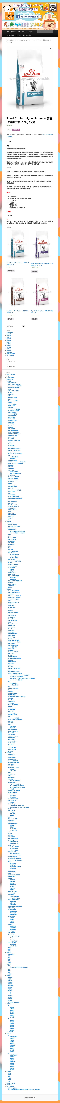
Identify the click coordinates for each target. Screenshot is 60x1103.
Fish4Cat (10, 628)
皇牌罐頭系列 (13, 929)
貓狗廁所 (10, 998)
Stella (9, 724)
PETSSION (11, 481)
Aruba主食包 (11, 789)
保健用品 (9, 347)
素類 (9, 960)
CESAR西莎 (11, 543)
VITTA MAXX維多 (12, 509)
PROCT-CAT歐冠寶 (12, 714)
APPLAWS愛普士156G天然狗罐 (17, 533)
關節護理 (12, 1007)
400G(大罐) (14, 830)
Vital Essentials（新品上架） (15, 595)
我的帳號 (13, 31)
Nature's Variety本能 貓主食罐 (15, 860)
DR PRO (10, 817)
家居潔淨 (10, 980)
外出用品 (10, 982)
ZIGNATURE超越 (12, 514)
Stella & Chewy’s (11, 374)
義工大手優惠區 (10, 355)
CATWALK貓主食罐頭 (13, 799)
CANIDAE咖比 (11, 541)
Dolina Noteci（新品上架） (14, 592)
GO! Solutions (11, 627)
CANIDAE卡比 (11, 405)
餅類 (9, 959)
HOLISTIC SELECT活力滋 (14, 434)
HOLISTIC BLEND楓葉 (13, 432)
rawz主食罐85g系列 (14, 896)
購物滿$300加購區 (11, 353)
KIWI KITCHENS (12, 851)
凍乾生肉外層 (13, 726)
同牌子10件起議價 (12, 1088)
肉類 (9, 956)
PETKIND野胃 (11, 709)
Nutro (9, 873)
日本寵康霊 (10, 751)
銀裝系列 (12, 883)
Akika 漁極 (10, 779)
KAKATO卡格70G (14, 556)
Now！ (9, 686)
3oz (13, 937)
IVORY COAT (11, 437)
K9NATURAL (11, 840)
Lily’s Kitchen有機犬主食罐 (14, 561)
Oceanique (10, 465)
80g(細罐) (12, 769)
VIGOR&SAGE (11, 508)
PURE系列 (12, 812)
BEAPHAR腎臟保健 (12, 792)
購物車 (23, 31)
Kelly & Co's (11, 438)
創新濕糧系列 (13, 579)
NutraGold (10, 691)
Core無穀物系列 (13, 941)
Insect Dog (10, 516)
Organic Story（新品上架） (14, 597)
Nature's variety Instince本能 (15, 673)
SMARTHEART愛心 (12, 501)
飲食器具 (10, 995)
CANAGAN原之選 (12, 404)
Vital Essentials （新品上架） (15, 386)
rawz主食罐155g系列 (15, 898)
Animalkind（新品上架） (14, 387)
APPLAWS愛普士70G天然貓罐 (17, 785)
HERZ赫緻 (10, 427)
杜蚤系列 (10, 997)
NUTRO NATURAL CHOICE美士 (15, 463)
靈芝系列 (12, 1046)
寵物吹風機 (10, 985)
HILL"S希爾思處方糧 (13, 430)
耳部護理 (12, 1013)
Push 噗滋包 (11, 764)
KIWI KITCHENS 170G (15, 855)
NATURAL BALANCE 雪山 (14, 448)
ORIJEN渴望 (11, 468)
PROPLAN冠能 (11, 491)
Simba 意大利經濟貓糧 (13, 590)
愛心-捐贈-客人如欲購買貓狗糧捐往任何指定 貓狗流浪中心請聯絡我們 (24, 1089)
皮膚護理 (12, 1010)
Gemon (10, 546)
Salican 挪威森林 (12, 909)
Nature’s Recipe (12, 452)
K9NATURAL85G (14, 842)
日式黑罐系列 (13, 927)
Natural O (10, 666)
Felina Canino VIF (12, 818)
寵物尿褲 (10, 987)
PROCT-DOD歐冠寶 (12, 486)
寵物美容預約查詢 (27, 35)
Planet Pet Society (12, 891)
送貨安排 (30, 31)
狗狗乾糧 (9, 334)
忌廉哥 (9, 947)
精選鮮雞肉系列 (13, 911)
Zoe (9, 519)
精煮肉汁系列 (13, 903)
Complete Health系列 (15, 936)
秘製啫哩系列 (13, 901)
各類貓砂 (9, 344)
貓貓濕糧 (9, 340)
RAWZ (9, 493)
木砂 (9, 1081)
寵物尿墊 (10, 984)
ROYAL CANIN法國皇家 (13, 496)
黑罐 (9, 951)
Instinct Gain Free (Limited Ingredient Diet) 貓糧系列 (22, 678)
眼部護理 (12, 1015)
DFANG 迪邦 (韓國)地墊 (13, 1002)
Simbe (9, 500)
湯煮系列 (12, 923)
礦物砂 (9, 1074)
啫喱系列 (12, 921)
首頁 (7, 40)
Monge (10, 665)
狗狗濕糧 (9, 335)
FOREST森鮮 (11, 424)
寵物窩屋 (10, 977)
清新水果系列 (13, 865)
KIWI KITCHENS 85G (15, 853)
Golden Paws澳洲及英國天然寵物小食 (19, 967)
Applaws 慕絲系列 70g (15, 784)
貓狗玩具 (10, 990)
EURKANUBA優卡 (12, 420)
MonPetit (10, 660)
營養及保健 (12, 1045)
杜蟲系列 (12, 1041)
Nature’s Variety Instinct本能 (15, 453)
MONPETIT (11, 878)
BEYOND (10, 399)
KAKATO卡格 (11, 442)
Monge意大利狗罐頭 (13, 564)
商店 (8, 31)
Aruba (9, 534)
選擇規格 (34, 271)
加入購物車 (16, 130)
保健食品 (9, 348)
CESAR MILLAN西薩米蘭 (14, 409)
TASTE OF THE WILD (13, 506)
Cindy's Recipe (11, 804)
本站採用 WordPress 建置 (30, 1097)
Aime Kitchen (11, 777)
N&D (9, 455)
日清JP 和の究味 (12, 749)
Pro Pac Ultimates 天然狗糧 (14, 490)
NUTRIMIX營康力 (12, 695)
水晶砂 (9, 1078)
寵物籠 (9, 979)
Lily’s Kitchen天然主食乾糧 (14, 658)
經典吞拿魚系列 (13, 914)
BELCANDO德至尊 (12, 397)
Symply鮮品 (11, 733)
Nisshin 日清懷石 (12, 871)
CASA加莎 (10, 407)
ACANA (10, 392)
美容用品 (10, 989)
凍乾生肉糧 (12, 728)
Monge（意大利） (11, 377)
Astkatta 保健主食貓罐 (13, 767)
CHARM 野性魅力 (12, 757)
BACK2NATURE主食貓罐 (14, 790)
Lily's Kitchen (11, 445)
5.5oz (13, 939)
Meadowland (11, 447)
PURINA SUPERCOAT (13, 480)
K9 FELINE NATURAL (13, 652)
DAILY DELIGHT (12, 810)
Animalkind (11, 523)
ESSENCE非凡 (11, 419)
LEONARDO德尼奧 (12, 656)
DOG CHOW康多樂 (12, 414)
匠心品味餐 (12, 880)
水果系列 (12, 569)
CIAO (9, 622)
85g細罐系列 (13, 944)
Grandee (10, 833)
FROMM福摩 (11, 422)
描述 (10, 141)
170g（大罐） (13, 771)
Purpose (10, 483)
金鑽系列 (12, 825)
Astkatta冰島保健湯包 (13, 761)
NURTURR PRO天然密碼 (14, 875)
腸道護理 (12, 1038)
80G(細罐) (14, 828)
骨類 (9, 957)
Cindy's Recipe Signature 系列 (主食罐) (19, 807)
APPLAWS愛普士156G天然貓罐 (17, 787)
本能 (8, 376)
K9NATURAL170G (14, 843)
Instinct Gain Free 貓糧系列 (16, 676)
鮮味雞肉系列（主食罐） (15, 866)
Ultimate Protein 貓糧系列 (16, 680)
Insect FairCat (11, 635)
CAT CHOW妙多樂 (12, 620)
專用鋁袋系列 (13, 577)
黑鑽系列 (12, 827)
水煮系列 (12, 919)
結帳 (19, 31)
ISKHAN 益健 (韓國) (12, 435)
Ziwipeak (10, 518)
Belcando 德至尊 (12, 538)
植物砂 (9, 1079)
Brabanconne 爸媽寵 (13, 400)
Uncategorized (10, 379)
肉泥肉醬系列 (11, 954)
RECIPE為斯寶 (11, 495)
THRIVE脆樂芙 (11, 738)
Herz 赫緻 (10, 549)
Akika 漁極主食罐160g (15, 780)
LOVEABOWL (11, 756)
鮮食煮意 (10, 587)
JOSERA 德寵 (11, 637)
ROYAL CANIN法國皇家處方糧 (20, 40)
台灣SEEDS (11, 585)
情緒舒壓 (12, 1017)
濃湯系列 (12, 571)
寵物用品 (9, 345)
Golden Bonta (11, 574)
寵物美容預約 (10, 332)
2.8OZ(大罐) (13, 797)
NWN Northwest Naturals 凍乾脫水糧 (16, 462)
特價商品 (9, 350)
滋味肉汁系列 (13, 913)
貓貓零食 (9, 342)
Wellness (10, 582)
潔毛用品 (10, 1000)
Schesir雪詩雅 (11, 567)
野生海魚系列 (13, 868)
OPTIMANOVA (11, 475)
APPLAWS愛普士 (12, 529)
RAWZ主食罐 (11, 894)
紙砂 (9, 1076)
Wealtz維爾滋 (11, 742)
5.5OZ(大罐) (13, 795)
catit (9, 614)
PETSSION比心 (12, 485)
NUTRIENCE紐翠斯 (12, 460)
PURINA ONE (11, 754)
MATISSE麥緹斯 (12, 662)
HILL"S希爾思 (11, 429)
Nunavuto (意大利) (12, 566)
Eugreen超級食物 (12, 415)
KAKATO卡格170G (14, 554)
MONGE (10, 562)
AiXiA (9, 775)
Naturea (10, 670)
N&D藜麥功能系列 (14, 457)
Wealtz (9, 511)
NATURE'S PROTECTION (14, 450)
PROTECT (10, 488)
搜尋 (23, 326)
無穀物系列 (12, 458)
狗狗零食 (9, 337)
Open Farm (11, 470)
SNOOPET (10, 503)
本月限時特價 (10, 1032)
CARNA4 (10, 402)
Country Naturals (12, 412)
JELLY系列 (12, 813)
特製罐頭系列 (13, 904)
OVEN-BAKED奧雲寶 (13, 478)
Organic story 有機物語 (13, 476)
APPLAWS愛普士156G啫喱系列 (17, 531)
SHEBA (10, 924)
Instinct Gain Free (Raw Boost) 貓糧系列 (19, 675)
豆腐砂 (9, 1073)
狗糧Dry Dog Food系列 (15, 473)
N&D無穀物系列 (13, 683)
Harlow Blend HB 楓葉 (13, 762)
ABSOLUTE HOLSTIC (13, 391)
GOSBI (10, 425)
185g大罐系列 (13, 946)
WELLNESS (11, 513)
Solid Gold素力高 (12, 505)
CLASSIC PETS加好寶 (13, 410)
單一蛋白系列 (13, 863)
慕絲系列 (12, 815)
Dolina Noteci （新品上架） (14, 384)
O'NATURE (10, 467)
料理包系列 (12, 888)
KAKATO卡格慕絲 (14, 557)
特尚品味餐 (12, 881)
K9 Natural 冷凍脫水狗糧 (14, 440)
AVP (9, 396)
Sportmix (10, 721)
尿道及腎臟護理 (13, 1036)
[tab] (9, 141)
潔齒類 (9, 962)
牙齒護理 (12, 1008)
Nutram (10, 690)
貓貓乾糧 (11, 40)
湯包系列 (12, 886)
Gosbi (9, 547)
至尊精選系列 (13, 885)
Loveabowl (11, 443)
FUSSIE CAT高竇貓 (12, 633)
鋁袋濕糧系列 (13, 926)
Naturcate (10, 870)
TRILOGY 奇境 (11, 734)
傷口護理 (12, 1012)
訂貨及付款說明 (10, 35)
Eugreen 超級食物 (12, 524)
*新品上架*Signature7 (13, 908)
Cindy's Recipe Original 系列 (17, 805)
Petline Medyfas (12, 708)
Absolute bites (11, 528)
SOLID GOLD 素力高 (13, 731)
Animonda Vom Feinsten (14, 526)
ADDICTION (11, 394)
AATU (9, 389)
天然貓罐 (12, 802)
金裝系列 (12, 889)
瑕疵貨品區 (9, 352)
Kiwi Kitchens (11, 559)
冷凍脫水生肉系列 (14, 471)
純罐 (9, 949)
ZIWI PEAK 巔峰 (12, 747)
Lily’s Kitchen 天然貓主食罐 (14, 858)
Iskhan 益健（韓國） (13, 647)
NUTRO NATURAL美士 (13, 688)
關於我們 (18, 35)
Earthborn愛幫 (11, 417)
